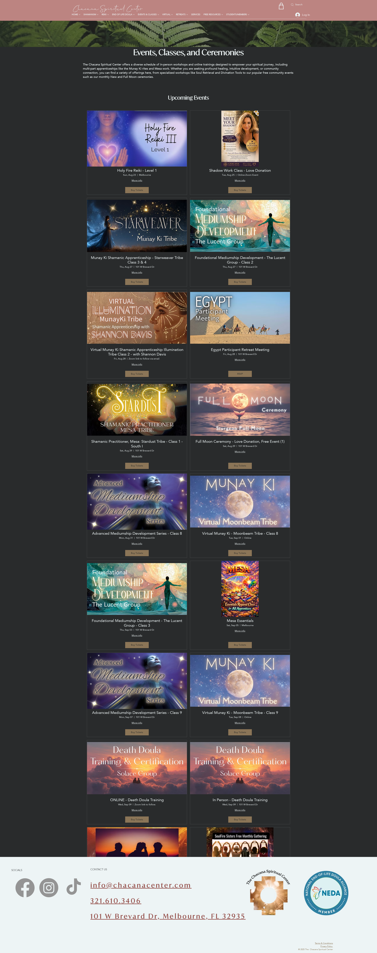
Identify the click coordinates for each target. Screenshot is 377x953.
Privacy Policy (326, 946)
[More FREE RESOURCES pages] (222, 14)
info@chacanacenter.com (141, 885)
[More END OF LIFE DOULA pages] (134, 14)
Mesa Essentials (240, 620)
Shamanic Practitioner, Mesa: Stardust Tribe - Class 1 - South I (137, 443)
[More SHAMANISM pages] (97, 14)
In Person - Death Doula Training (240, 800)
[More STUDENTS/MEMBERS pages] (248, 14)
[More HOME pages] (79, 14)
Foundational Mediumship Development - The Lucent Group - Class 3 (137, 623)
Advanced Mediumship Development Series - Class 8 (137, 533)
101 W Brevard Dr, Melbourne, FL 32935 (168, 916)
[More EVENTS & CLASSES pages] (158, 14)
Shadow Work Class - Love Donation (240, 170)
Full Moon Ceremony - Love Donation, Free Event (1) (240, 441)
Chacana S (88, 8)
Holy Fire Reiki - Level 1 (137, 170)
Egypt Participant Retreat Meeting (240, 349)
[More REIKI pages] (108, 14)
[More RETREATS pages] (187, 14)
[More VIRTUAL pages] (172, 14)
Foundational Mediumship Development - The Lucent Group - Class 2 (240, 260)
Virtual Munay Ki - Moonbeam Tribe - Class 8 (240, 533)
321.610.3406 (115, 901)
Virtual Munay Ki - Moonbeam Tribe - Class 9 (240, 712)
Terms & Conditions (324, 943)
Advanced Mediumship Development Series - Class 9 (137, 712)
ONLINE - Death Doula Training (137, 800)
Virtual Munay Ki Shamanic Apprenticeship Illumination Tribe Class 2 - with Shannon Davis (137, 352)
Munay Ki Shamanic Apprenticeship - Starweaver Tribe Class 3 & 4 (137, 260)
